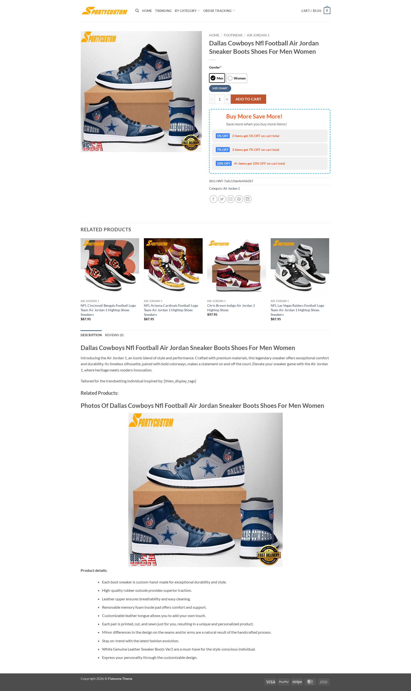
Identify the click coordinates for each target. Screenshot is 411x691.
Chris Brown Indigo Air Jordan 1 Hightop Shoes (231, 307)
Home (147, 11)
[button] (315, 10)
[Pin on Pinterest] (239, 199)
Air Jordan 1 (258, 35)
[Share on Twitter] (222, 199)
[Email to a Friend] (231, 199)
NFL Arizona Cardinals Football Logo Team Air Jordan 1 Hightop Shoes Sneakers (171, 309)
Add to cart (248, 99)
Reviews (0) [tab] (114, 335)
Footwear (233, 35)
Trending (163, 11)
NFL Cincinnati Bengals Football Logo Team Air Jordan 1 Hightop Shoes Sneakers (108, 309)
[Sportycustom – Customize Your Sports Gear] (104, 10)
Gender (215, 67)
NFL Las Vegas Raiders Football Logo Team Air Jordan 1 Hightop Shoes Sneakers (297, 309)
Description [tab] (91, 335)
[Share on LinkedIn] (248, 199)
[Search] (137, 10)
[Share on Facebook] (213, 199)
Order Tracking (217, 11)
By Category (186, 11)
